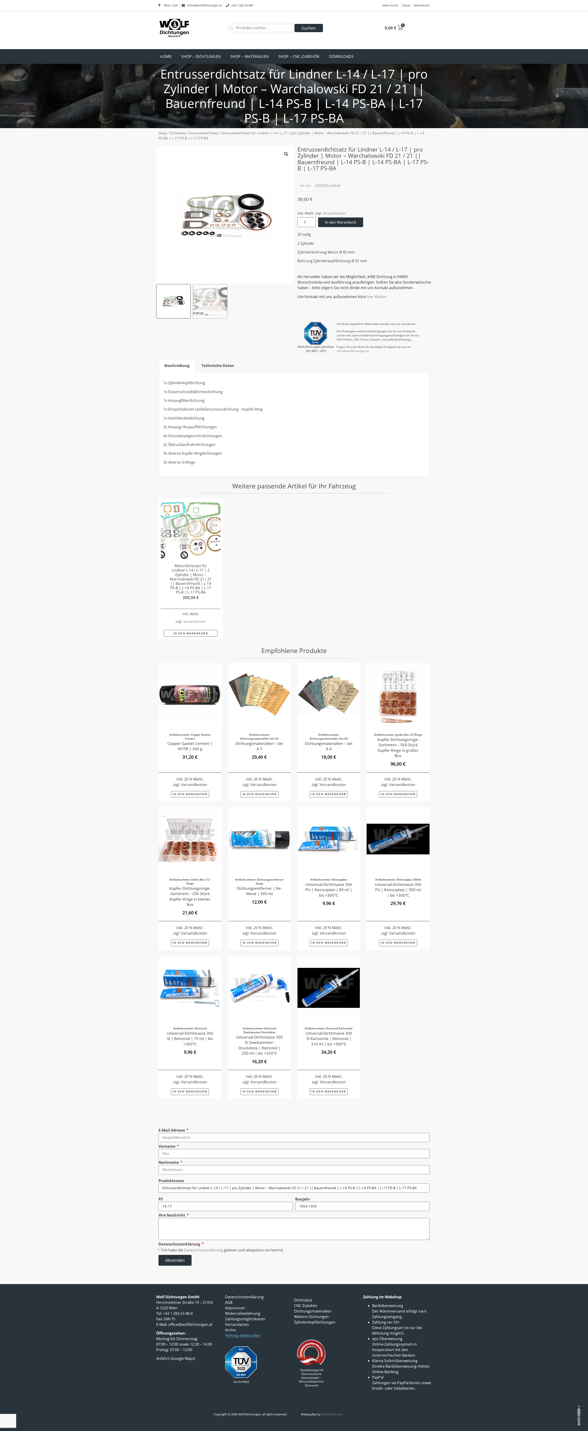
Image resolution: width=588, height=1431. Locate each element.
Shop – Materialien (249, 56)
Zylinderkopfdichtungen (314, 1322)
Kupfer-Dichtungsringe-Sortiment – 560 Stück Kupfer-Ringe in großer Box (398, 747)
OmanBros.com (332, 1414)
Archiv (230, 1329)
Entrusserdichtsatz (203, 133)
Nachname (169, 1162)
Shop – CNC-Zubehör (298, 56)
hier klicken (376, 296)
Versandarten (237, 1324)
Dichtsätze (178, 133)
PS (160, 1199)
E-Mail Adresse (172, 1130)
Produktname (171, 1181)
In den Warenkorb (340, 222)
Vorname (167, 1146)
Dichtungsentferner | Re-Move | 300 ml (259, 891)
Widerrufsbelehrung (242, 1313)
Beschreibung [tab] (176, 365)
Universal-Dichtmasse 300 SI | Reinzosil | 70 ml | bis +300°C (190, 1039)
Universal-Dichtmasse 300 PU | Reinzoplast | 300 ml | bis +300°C (398, 890)
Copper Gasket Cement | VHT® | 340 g (189, 746)
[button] (286, 154)
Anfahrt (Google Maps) (175, 1358)
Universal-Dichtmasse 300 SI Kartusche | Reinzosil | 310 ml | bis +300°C (328, 1039)
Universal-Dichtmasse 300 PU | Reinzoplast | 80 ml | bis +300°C (328, 890)
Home (166, 56)
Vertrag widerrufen (242, 1335)
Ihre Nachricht (172, 1215)
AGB (228, 1302)
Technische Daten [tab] (217, 365)
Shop (162, 133)
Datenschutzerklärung (179, 1244)
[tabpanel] (294, 424)
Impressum (235, 1307)
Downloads (341, 56)
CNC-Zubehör (305, 1305)
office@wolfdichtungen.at (352, 351)
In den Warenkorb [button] (190, 633)
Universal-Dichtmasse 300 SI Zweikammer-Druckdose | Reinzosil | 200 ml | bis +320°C (259, 1045)
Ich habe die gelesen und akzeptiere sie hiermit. (223, 1249)
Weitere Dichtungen (311, 1316)
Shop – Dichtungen (201, 56)
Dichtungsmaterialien (312, 1311)
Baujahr (302, 1199)
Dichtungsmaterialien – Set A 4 (329, 746)
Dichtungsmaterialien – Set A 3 (259, 746)
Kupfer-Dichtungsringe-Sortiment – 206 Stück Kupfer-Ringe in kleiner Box (190, 896)
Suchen (309, 28)
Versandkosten (334, 213)
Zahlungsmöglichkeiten (245, 1318)
